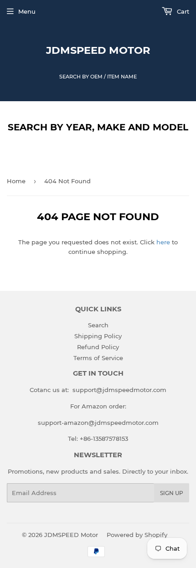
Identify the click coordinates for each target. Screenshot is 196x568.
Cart (182, 11)
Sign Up (171, 493)
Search (98, 325)
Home (16, 181)
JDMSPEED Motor (98, 50)
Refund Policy (98, 347)
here (163, 242)
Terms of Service (98, 357)
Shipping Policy (98, 336)
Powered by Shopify (137, 534)
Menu (27, 11)
